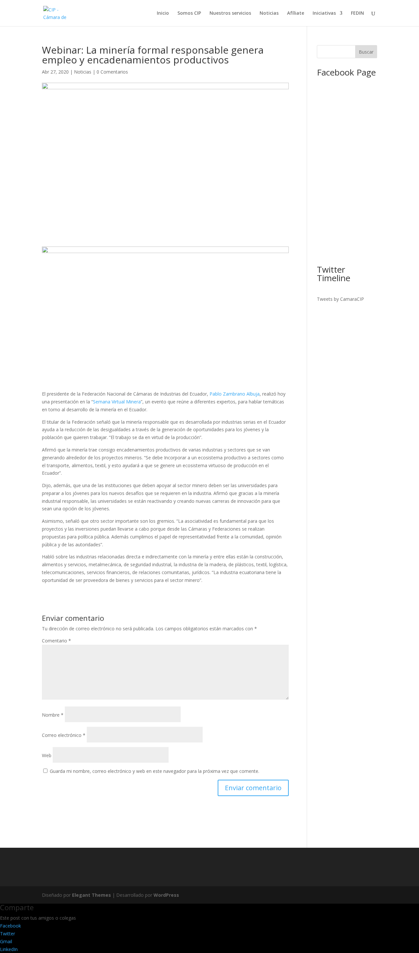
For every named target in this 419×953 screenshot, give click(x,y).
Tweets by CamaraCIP (340, 299)
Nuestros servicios (230, 13)
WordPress (166, 895)
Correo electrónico (63, 735)
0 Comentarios (112, 72)
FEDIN (357, 13)
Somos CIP (189, 13)
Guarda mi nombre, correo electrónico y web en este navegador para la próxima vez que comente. (154, 771)
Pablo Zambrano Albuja (235, 394)
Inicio (163, 13)
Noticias (269, 13)
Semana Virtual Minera (117, 402)
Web (46, 755)
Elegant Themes (91, 895)
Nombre (53, 715)
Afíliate (295, 13)
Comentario (56, 641)
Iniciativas (324, 13)
